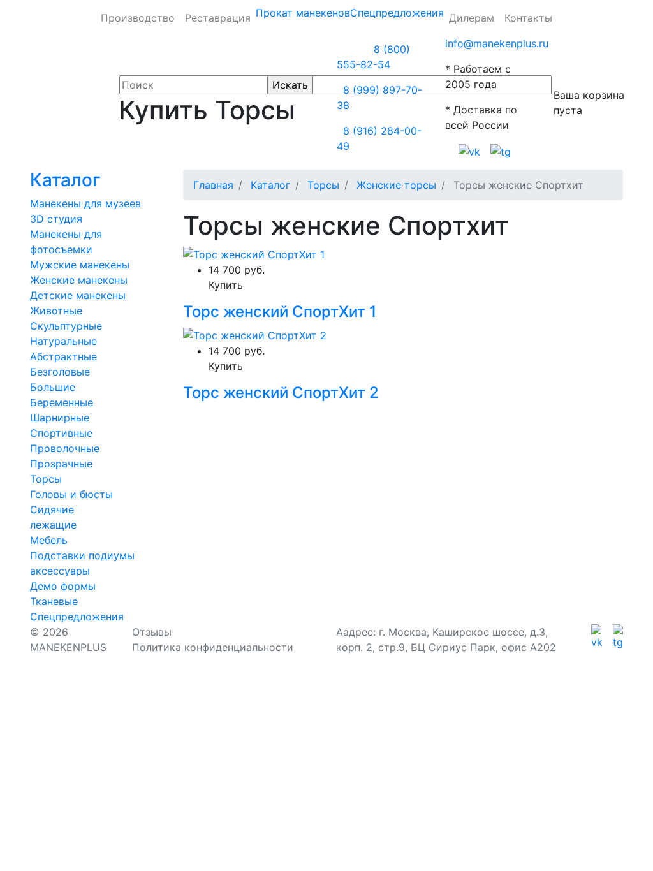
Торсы (46, 478)
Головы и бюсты (71, 494)
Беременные (61, 402)
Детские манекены (78, 295)
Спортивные (61, 433)
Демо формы (63, 586)
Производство (138, 17)
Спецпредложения (397, 12)
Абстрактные (63, 356)
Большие (52, 387)
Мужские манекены (79, 264)
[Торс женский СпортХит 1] (254, 253)
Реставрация (218, 17)
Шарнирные (59, 417)
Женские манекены (79, 280)
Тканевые (54, 601)
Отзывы (152, 632)
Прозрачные (61, 463)
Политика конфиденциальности (212, 647)
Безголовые (60, 371)
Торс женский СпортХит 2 (281, 392)
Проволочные (64, 448)
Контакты (528, 17)
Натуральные (63, 341)
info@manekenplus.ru (496, 43)
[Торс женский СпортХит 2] (254, 334)
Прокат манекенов (303, 12)
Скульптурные (66, 325)
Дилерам (471, 17)
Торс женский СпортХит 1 (279, 311)
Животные (56, 310)
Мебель (49, 540)
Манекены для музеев (85, 203)
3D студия (56, 218)
